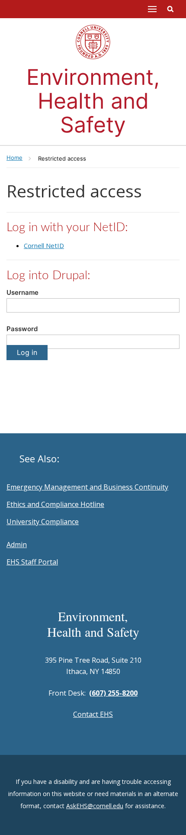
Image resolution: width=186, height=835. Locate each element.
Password (22, 329)
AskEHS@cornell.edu (94, 806)
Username (22, 292)
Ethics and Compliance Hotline (55, 504)
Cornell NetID (44, 245)
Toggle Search (170, 9)
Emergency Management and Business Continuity (87, 487)
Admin (16, 544)
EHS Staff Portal (32, 562)
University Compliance (42, 521)
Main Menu (152, 9)
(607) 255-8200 (113, 693)
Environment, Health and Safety (93, 101)
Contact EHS (93, 714)
